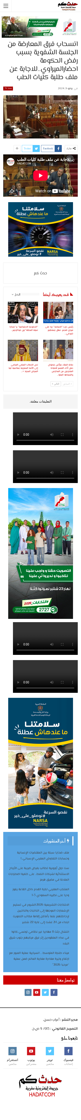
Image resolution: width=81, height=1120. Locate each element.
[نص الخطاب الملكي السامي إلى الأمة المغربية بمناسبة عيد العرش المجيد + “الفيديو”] (23, 350)
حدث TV (8, 88)
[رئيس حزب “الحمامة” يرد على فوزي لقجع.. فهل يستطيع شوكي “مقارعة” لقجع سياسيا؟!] (58, 312)
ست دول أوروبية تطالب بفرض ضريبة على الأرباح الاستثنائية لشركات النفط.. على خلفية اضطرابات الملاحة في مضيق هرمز (38, 874)
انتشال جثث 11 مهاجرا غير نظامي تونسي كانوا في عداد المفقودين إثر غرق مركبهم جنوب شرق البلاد (39, 938)
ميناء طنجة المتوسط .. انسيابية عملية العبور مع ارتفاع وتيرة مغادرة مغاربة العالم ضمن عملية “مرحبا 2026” (39, 959)
